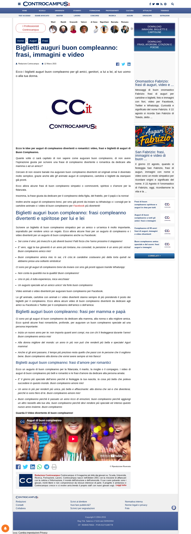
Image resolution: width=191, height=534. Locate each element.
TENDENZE (165, 10)
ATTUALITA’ (147, 10)
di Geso (94, 22)
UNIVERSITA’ (59, 10)
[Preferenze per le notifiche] (5, 528)
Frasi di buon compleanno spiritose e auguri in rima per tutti (146, 204)
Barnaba (114, 22)
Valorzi (84, 22)
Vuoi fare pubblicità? (80, 505)
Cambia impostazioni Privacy (32, 532)
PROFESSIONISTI (112, 10)
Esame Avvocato (42, 15)
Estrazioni (164, 15)
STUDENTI (77, 10)
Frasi (45, 40)
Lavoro (77, 15)
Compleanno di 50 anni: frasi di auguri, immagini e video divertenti (146, 231)
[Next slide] (131, 28)
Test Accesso (24, 15)
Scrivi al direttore (78, 502)
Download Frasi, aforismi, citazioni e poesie (154, 44)
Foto (127, 508)
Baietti (63, 22)
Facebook (79, 205)
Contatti (19, 505)
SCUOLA (42, 10)
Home (20, 40)
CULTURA (130, 10)
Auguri (130, 15)
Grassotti (73, 22)
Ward (53, 22)
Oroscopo (147, 15)
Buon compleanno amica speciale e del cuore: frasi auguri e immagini (147, 244)
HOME (24, 10)
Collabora (21, 508)
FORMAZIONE (94, 10)
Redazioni (21, 502)
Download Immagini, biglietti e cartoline (154, 29)
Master (59, 15)
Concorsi (94, 15)
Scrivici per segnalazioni (82, 508)
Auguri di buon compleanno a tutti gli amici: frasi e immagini (145, 218)
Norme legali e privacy (136, 505)
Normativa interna (134, 502)
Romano (124, 22)
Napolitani (104, 22)
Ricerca (112, 15)
